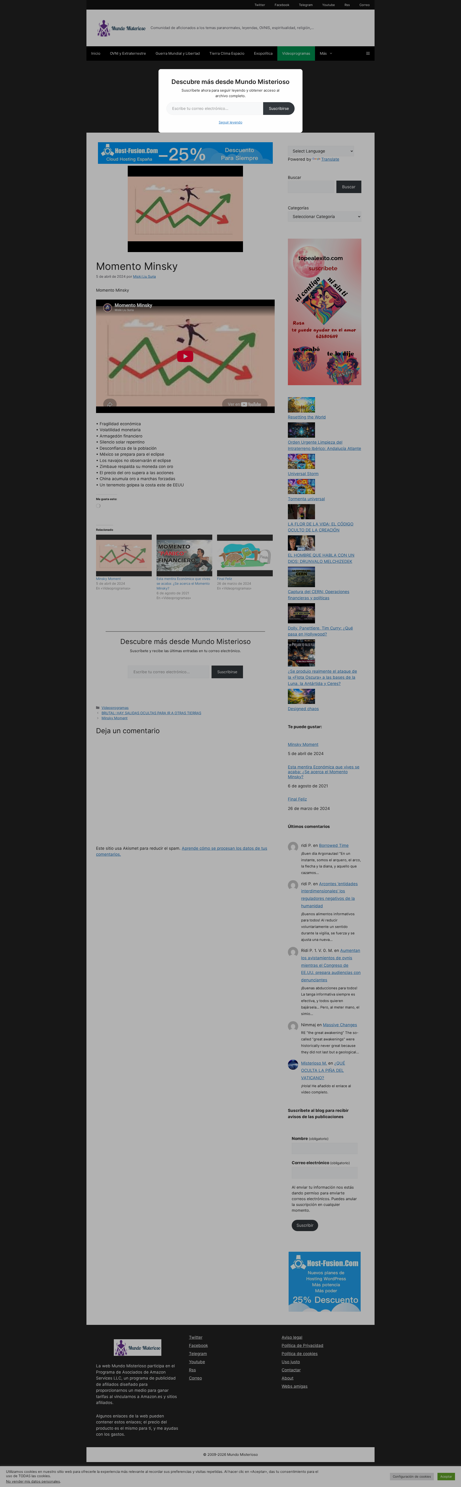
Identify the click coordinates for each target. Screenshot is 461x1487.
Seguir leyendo (230, 122)
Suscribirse (279, 108)
